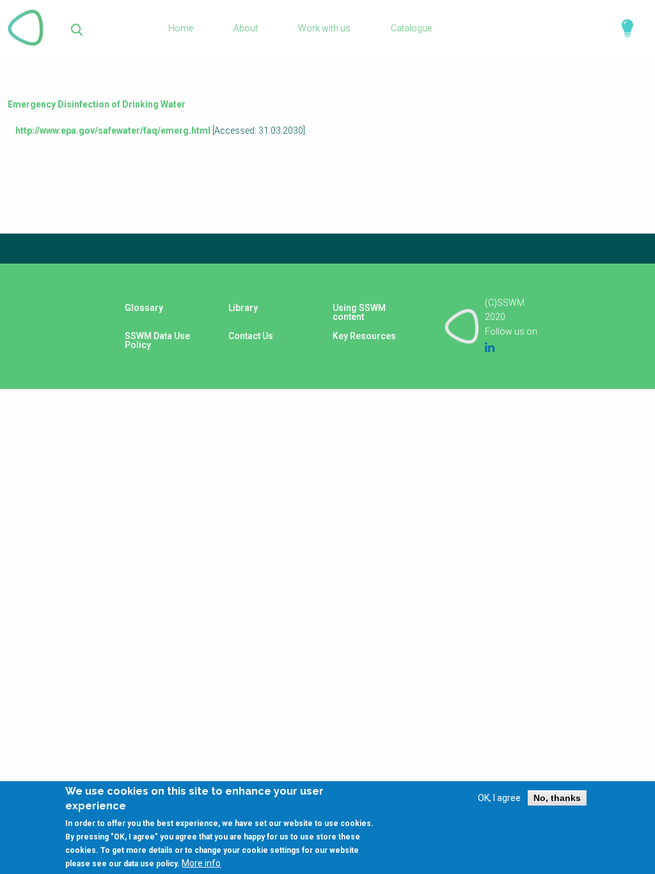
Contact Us (250, 336)
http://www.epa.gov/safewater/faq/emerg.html (112, 130)
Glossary (144, 308)
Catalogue (411, 28)
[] (77, 28)
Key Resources (364, 336)
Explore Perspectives (621, 28)
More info (201, 863)
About (245, 28)
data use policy (150, 863)
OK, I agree (499, 797)
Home (180, 28)
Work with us (324, 28)
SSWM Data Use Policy (157, 340)
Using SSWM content (359, 312)
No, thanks (557, 798)
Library (243, 308)
